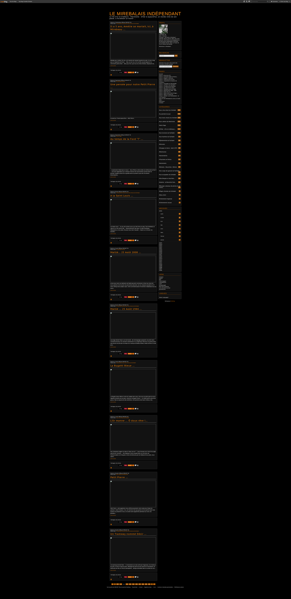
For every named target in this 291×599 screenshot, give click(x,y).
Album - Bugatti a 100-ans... (166, 78)
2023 (160, 246)
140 (149, 584)
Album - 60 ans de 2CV (165, 75)
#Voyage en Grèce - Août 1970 (168, 148)
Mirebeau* (168, 46)
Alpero (161, 278)
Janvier (162, 240)
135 (133, 584)
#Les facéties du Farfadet (166, 136)
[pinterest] (249, 1)
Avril (162, 228)
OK (176, 55)
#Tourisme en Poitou (121, 192)
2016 (160, 256)
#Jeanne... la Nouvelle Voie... (167, 182)
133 (127, 584)
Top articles (134, 587)
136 (136, 584)
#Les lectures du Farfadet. (167, 133)
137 (139, 584)
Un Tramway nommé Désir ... (128, 533)
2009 (160, 266)
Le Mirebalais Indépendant (145, 13)
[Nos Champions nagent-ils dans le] (133, 450)
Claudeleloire (162, 282)
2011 (160, 263)
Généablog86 (162, 285)
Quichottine (162, 289)
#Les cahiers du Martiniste (122, 474)
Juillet (162, 217)
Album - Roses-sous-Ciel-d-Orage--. (168, 93)
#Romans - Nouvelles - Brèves (168, 167)
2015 (160, 257)
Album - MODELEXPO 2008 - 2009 (167, 90)
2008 (160, 267)
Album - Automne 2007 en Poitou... (168, 76)
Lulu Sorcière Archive (164, 288)
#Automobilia (163, 155)
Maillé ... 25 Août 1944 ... (126, 308)
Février (162, 236)
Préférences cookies (179, 587)
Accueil (161, 74)
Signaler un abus (148, 587)
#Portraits (162, 144)
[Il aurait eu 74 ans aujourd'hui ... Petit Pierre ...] (133, 116)
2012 (160, 261)
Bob (160, 279)
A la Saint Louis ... (121, 195)
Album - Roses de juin (165, 91)
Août (162, 214)
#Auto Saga (118, 136)
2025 (160, 243)
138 (143, 584)
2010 (160, 264)
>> (154, 584)
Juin (162, 221)
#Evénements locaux (165, 202)
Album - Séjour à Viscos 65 (166, 94)
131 (121, 584)
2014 (160, 258)
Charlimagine (162, 281)
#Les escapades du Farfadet (167, 174)
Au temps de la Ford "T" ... (126, 138)
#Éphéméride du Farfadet (166, 140)
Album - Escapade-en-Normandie (167, 83)
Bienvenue (162, 46)
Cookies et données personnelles (165, 587)
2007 (160, 269)
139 (146, 584)
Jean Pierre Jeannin (164, 286)
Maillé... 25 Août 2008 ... (125, 252)
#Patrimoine (162, 152)
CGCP (160, 284)
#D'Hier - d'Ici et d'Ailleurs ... (167, 129)
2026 (160, 211)
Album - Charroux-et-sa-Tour (167, 79)
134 (130, 584)
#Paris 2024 (162, 195)
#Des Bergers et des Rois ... (167, 178)
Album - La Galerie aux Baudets (167, 86)
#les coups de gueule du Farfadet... (169, 171)
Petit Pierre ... (119, 477)
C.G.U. (154, 587)
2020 (160, 250)
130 (117, 584)
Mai (161, 225)
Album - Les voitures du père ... (167, 87)
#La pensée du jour (120, 23)
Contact (161, 102)
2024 (160, 244)
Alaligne (161, 277)
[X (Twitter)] (247, 1)
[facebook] (244, 1)
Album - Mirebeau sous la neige (167, 89)
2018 (160, 253)
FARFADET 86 (117, 587)
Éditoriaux (162, 101)
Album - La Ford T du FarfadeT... (167, 85)
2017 (160, 254)
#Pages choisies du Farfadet (167, 191)
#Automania (119, 362)
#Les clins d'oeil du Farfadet (122, 417)
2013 (160, 260)
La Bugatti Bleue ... (122, 365)
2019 (160, 251)
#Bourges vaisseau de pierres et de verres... (169, 186)
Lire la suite (113, 65)
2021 (160, 248)
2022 (160, 247)
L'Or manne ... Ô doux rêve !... (129, 420)
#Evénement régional (165, 199)
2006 (160, 270)
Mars (162, 232)
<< (112, 584)
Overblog (173, 301)
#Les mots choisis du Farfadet (132, 23)
